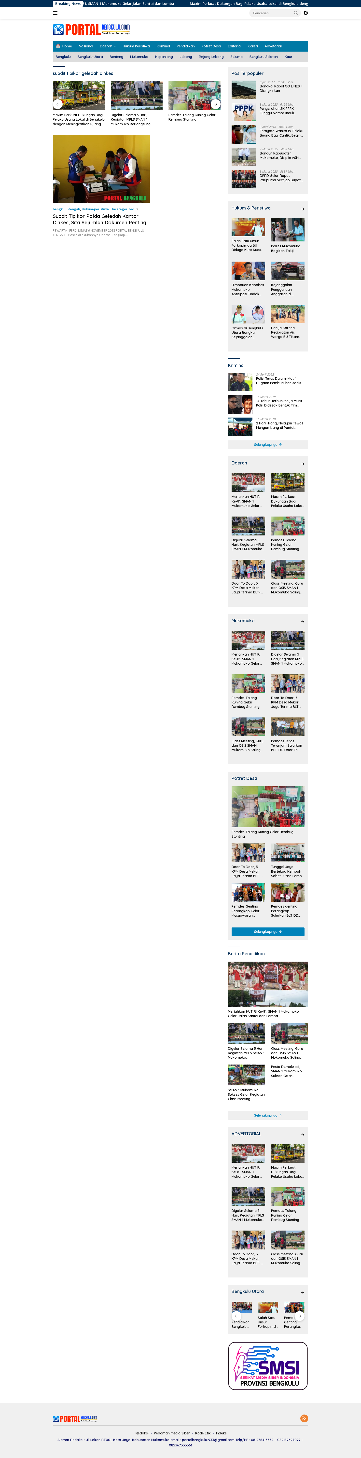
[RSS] (304, 1419)
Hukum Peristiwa (136, 46)
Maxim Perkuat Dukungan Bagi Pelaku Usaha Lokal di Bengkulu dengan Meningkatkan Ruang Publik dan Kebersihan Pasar (241, 3)
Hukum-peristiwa (95, 209)
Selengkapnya (266, 444)
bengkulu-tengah (66, 209)
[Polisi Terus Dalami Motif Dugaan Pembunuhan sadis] (240, 382)
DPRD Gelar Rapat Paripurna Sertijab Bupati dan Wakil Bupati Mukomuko (280, 177)
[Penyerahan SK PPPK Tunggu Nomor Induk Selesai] (244, 112)
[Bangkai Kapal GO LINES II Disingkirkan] (244, 90)
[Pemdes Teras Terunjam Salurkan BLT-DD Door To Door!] (288, 726)
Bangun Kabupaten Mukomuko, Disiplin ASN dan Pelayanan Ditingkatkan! (279, 155)
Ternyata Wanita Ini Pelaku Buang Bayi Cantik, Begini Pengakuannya (281, 133)
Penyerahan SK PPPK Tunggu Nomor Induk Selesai (277, 110)
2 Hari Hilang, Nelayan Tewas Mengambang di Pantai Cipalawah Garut (279, 425)
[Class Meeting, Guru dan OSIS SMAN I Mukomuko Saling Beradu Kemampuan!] (288, 569)
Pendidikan (186, 46)
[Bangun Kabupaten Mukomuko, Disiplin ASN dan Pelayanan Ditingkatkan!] (244, 157)
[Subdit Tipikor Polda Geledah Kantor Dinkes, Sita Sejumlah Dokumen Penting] (101, 169)
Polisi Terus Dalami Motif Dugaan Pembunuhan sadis (278, 380)
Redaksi (142, 1433)
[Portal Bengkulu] (91, 29)
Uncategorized (122, 209)
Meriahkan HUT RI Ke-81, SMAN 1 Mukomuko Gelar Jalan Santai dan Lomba (246, 501)
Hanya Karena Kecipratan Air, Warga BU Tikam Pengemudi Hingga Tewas (286, 332)
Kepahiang (164, 57)
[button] (296, 13)
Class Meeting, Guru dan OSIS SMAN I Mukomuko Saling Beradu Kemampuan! (287, 588)
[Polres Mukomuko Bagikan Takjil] (288, 229)
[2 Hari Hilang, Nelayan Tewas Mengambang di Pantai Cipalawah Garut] (240, 427)
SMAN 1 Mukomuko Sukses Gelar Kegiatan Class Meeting (246, 1094)
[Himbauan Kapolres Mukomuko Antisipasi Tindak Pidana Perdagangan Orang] (248, 271)
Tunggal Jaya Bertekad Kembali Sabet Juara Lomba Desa (287, 871)
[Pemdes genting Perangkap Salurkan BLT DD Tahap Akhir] (288, 892)
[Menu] (56, 13)
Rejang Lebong (211, 57)
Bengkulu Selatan (264, 57)
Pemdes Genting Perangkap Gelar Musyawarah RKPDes (246, 911)
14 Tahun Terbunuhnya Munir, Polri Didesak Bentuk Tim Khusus (279, 403)
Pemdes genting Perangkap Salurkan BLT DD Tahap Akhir (284, 911)
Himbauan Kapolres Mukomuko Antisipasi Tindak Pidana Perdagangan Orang (248, 289)
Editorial (234, 46)
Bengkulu (63, 57)
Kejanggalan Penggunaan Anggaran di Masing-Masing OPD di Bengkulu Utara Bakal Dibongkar (287, 289)
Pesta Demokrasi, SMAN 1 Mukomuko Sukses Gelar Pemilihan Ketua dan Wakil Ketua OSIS (288, 1071)
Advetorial (273, 46)
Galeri (253, 46)
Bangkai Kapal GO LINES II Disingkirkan (281, 88)
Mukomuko (139, 57)
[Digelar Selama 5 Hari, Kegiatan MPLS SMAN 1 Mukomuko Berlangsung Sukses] (79, 95)
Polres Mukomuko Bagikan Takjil (285, 248)
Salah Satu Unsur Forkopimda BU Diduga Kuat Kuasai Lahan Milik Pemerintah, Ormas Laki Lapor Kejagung (248, 245)
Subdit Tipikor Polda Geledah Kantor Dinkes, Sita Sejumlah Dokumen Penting (99, 219)
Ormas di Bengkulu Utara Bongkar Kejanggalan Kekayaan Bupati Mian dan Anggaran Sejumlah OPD (248, 332)
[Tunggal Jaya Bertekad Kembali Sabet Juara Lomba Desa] (288, 852)
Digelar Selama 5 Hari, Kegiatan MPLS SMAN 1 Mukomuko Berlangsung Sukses (73, 119)
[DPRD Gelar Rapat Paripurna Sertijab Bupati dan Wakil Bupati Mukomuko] (244, 179)
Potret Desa (211, 46)
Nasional (86, 46)
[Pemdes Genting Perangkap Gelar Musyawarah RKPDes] (248, 892)
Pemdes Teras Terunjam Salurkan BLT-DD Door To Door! (286, 745)
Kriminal (163, 46)
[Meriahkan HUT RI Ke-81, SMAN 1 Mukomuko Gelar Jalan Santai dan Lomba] (248, 482)
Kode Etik (203, 1433)
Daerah (106, 46)
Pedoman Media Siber (172, 1433)
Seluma (237, 57)
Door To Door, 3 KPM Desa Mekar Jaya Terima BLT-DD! (191, 117)
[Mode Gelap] (305, 13)
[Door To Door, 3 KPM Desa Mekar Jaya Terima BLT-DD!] (194, 95)
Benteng (116, 57)
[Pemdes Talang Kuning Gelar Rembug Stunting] (137, 95)
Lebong (186, 57)
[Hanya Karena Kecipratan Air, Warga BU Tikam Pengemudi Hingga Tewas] (288, 314)
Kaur (288, 57)
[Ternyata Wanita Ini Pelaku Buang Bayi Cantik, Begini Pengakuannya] (244, 134)
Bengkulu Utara (90, 57)
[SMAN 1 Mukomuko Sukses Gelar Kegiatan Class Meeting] (246, 1075)
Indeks (221, 1433)
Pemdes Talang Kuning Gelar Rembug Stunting (134, 117)
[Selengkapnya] (303, 209)
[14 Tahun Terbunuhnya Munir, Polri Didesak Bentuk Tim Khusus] (240, 404)
